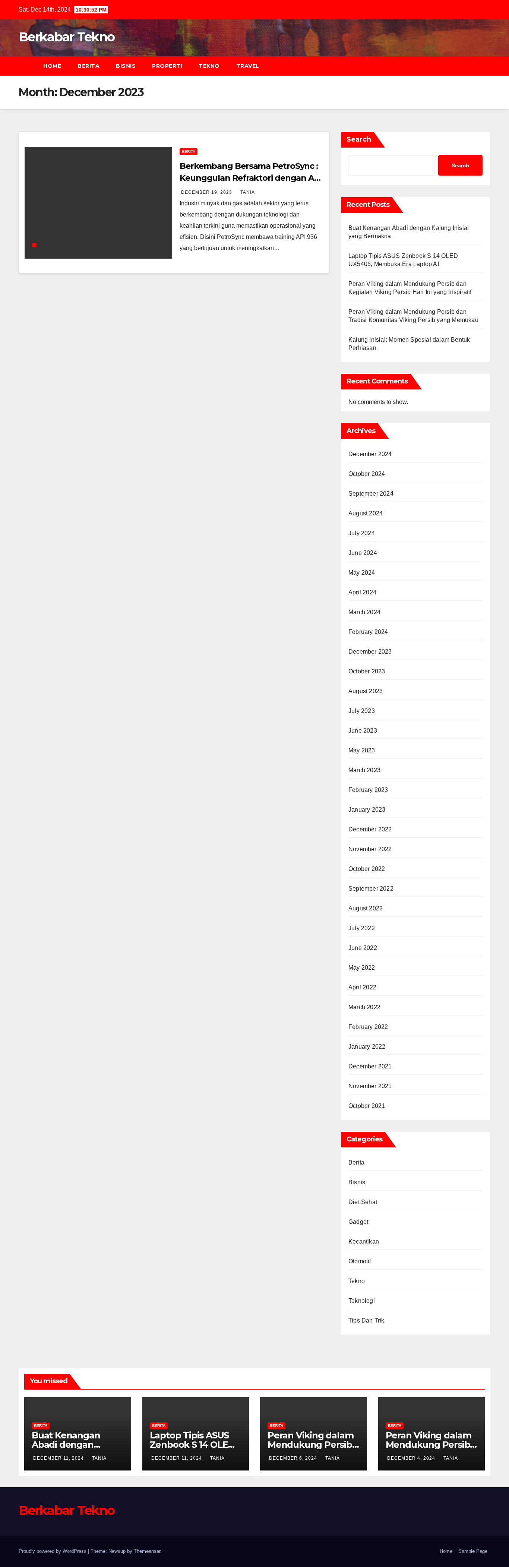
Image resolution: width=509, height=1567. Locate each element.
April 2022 (362, 987)
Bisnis (126, 66)
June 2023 (362, 730)
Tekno (209, 66)
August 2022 (365, 908)
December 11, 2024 (59, 1458)
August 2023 (365, 691)
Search (359, 139)
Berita (88, 66)
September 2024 (370, 493)
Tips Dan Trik (366, 1320)
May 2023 (361, 750)
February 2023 (368, 790)
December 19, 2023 (207, 192)
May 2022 (361, 967)
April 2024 (362, 592)
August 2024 (365, 513)
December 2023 (370, 651)
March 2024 (364, 612)
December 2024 (370, 454)
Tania (247, 192)
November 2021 (370, 1086)
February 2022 (368, 1027)
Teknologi (361, 1301)
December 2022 (370, 829)
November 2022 (370, 849)
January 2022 (366, 1046)
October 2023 (366, 671)
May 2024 (361, 572)
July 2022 (361, 928)
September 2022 (370, 888)
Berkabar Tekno (66, 37)
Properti (167, 66)
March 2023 (364, 770)
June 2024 (362, 553)
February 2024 (368, 632)
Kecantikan (363, 1241)
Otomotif (359, 1261)
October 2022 (366, 869)
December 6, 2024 (294, 1458)
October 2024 (366, 474)
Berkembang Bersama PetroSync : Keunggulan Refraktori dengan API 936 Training (251, 178)
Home (52, 66)
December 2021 (370, 1066)
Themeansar (147, 1551)
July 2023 (361, 711)
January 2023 (366, 809)
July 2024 (361, 533)
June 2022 (362, 948)
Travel (247, 66)
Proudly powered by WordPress (53, 1551)
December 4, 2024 (412, 1458)
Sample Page (472, 1551)
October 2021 (366, 1106)
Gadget (358, 1222)
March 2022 (364, 1007)
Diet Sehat (362, 1202)
